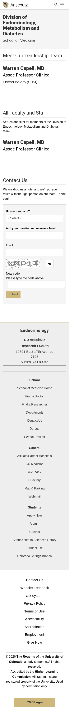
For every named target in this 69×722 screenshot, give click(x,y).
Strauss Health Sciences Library (34, 540)
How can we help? (18, 211)
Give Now (34, 642)
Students (34, 507)
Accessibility (34, 619)
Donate (34, 428)
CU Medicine (35, 464)
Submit (13, 294)
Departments (34, 412)
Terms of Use (34, 611)
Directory (34, 480)
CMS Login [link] (35, 702)
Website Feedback (34, 588)
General (34, 447)
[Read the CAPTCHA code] (49, 263)
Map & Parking (35, 488)
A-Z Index (34, 472)
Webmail (35, 496)
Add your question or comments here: (31, 228)
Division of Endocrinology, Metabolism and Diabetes (21, 25)
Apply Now (34, 515)
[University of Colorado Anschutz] (15, 4)
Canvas (34, 531)
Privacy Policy (34, 603)
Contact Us (34, 420)
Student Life (34, 548)
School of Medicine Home (34, 388)
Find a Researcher (34, 404)
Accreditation (34, 627)
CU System (34, 596)
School (34, 380)
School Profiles (34, 437)
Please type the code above (25, 278)
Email (9, 245)
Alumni (34, 523)
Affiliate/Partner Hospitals (34, 456)
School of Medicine (19, 40)
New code (13, 273)
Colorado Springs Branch (34, 556)
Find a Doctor (34, 396)
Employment (34, 634)
